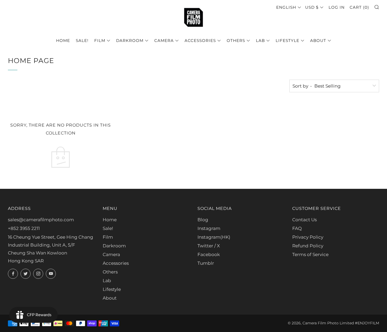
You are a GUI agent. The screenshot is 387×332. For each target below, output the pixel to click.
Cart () (359, 7)
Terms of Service (310, 254)
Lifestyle (287, 40)
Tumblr (205, 263)
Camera (164, 40)
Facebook (208, 254)
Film (99, 40)
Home (63, 40)
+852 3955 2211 (24, 228)
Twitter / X (208, 245)
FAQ (297, 228)
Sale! (82, 40)
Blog (202, 219)
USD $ (312, 7)
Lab (260, 40)
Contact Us (304, 219)
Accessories (200, 40)
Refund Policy (307, 245)
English (286, 7)
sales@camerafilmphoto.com (41, 219)
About (318, 40)
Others (236, 40)
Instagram (208, 228)
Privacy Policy (307, 237)
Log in (337, 7)
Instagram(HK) (213, 237)
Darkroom (129, 40)
